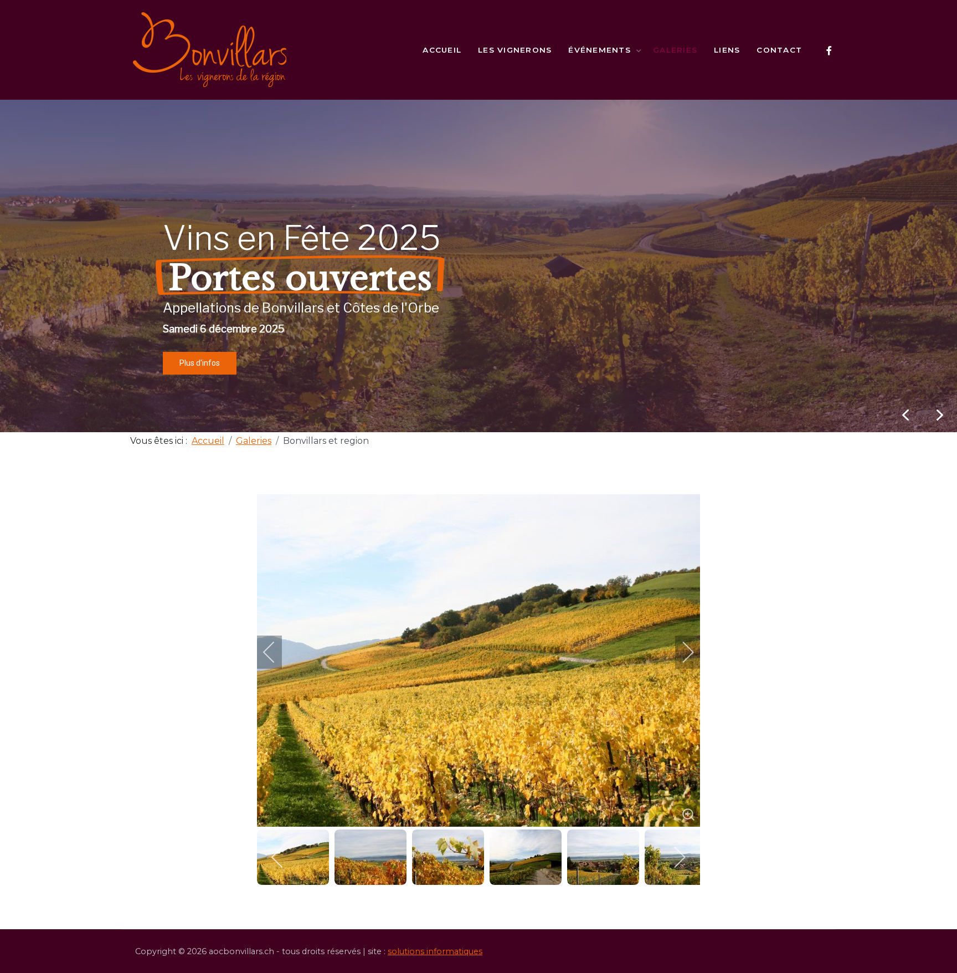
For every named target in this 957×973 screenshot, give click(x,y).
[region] (478, 266)
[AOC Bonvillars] (209, 50)
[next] (680, 652)
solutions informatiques (435, 951)
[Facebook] (829, 51)
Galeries (675, 49)
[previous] (276, 652)
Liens (727, 49)
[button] (940, 415)
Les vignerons (515, 49)
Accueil (442, 49)
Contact (779, 49)
